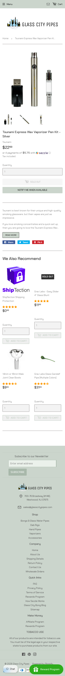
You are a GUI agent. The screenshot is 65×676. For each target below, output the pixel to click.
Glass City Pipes (21, 663)
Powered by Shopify (42, 663)
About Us (35, 554)
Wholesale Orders (35, 571)
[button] (32, 152)
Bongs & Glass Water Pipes (35, 520)
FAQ (35, 583)
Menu (9, 4)
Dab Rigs (35, 525)
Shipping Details (35, 558)
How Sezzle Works (35, 601)
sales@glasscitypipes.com (37, 507)
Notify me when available (32, 189)
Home (5, 38)
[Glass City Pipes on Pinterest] (29, 654)
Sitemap (35, 609)
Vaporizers (35, 533)
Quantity (7, 165)
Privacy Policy (35, 588)
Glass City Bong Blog (35, 605)
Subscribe (17, 472)
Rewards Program (35, 596)
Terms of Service (35, 592)
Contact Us (35, 567)
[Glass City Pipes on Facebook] (23, 654)
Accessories (35, 537)
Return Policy (35, 563)
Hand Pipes (35, 529)
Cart (59, 4)
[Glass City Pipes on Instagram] (34, 654)
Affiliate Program (35, 621)
